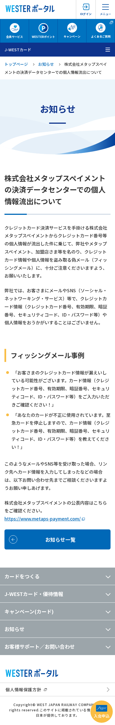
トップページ (16, 64)
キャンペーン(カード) (29, 611)
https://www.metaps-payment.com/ (42, 518)
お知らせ (46, 64)
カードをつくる (22, 576)
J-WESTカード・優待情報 (33, 593)
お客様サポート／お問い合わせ (39, 646)
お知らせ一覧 (60, 539)
